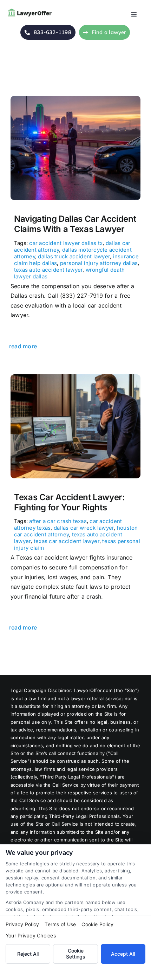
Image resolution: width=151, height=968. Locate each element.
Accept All (123, 954)
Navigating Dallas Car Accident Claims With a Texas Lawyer (75, 224)
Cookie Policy (97, 924)
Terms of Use (60, 924)
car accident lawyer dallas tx (66, 243)
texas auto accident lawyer (48, 269)
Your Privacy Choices (31, 935)
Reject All (28, 954)
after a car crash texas (58, 521)
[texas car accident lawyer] (75, 377)
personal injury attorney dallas (99, 263)
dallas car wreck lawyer (84, 527)
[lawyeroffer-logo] (30, 9)
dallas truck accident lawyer (74, 256)
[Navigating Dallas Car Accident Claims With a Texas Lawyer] (75, 98)
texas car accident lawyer (66, 541)
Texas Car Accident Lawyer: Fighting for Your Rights (69, 502)
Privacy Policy (22, 924)
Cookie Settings (75, 954)
